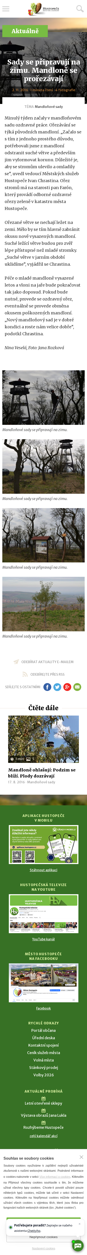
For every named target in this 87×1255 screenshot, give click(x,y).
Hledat (80, 8)
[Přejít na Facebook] (43, 982)
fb (47, 687)
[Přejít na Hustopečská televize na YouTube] (43, 913)
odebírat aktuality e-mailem (47, 662)
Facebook (43, 1008)
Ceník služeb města (43, 1052)
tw (57, 687)
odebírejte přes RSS (47, 674)
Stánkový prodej (43, 1067)
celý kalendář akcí (44, 1136)
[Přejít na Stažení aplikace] (43, 844)
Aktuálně (25, 31)
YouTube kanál (43, 939)
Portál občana (43, 1030)
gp (67, 687)
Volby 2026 (43, 1075)
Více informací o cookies (55, 1176)
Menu (5, 8)
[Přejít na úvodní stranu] (43, 9)
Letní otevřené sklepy (43, 1103)
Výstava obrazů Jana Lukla (43, 1115)
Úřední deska (43, 1038)
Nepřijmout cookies (43, 1237)
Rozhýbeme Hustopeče (43, 1127)
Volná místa (43, 1060)
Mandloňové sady (49, 107)
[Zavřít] (81, 1157)
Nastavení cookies (43, 1248)
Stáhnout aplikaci (43, 870)
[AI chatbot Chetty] (77, 1245)
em (77, 687)
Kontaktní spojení (43, 1045)
